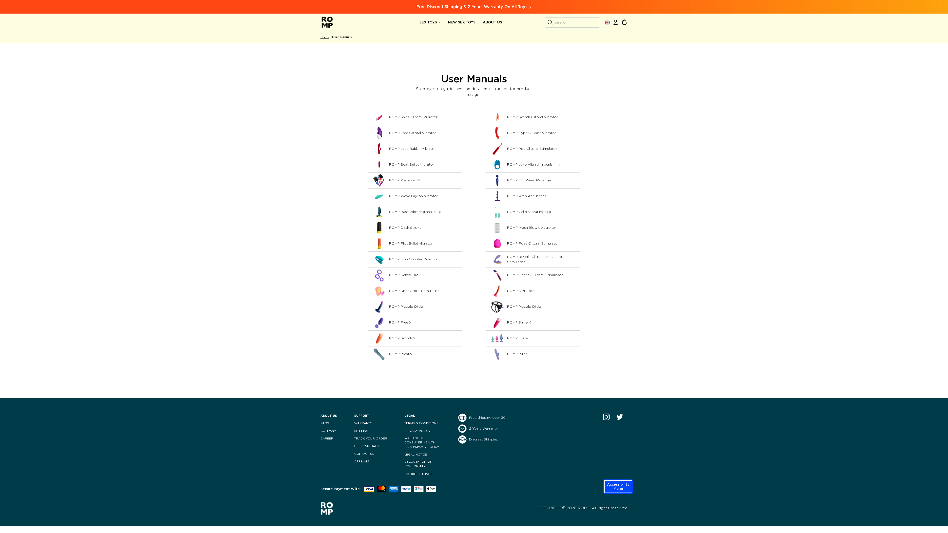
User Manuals (366, 446)
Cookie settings (418, 474)
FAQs (324, 423)
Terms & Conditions (421, 423)
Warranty (363, 423)
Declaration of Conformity (418, 464)
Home (324, 37)
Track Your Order (370, 438)
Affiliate (361, 461)
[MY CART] (624, 22)
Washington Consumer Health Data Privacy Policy (421, 442)
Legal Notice (415, 454)
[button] (618, 486)
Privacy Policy (417, 430)
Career (326, 438)
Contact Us (364, 453)
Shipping (361, 430)
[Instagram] (606, 417)
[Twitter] (619, 417)
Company (328, 430)
